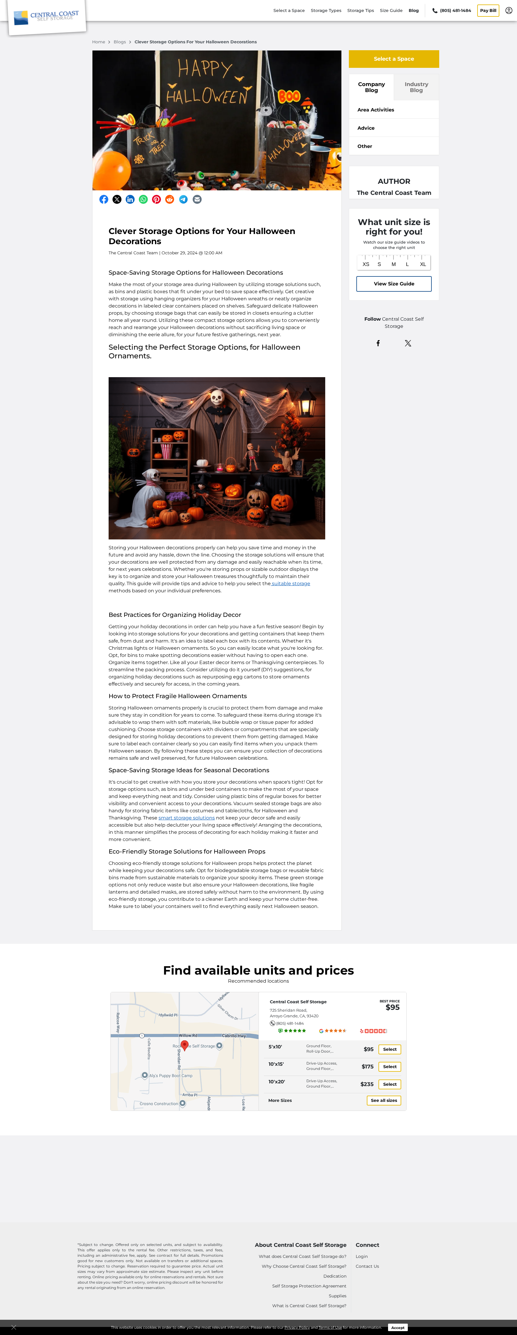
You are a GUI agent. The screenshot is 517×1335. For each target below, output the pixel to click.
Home (99, 42)
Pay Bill (488, 10)
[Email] (197, 199)
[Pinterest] (156, 199)
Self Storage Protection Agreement (309, 1286)
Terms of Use (330, 1327)
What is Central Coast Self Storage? (309, 1305)
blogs (120, 42)
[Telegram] (183, 199)
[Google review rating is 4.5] (333, 1031)
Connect (367, 1245)
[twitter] (408, 342)
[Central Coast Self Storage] (46, 19)
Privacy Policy (297, 1327)
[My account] (509, 10)
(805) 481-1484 (290, 1023)
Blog (414, 10)
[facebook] (378, 342)
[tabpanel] (394, 109)
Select (390, 1049)
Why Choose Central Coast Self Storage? (304, 1266)
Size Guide (391, 10)
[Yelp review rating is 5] (373, 1031)
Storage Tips (360, 10)
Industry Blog (416, 87)
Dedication (334, 1276)
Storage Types (326, 10)
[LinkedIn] (130, 199)
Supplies (337, 1296)
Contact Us (367, 1266)
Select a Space (289, 10)
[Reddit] (169, 199)
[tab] (394, 109)
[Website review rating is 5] (292, 1031)
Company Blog (371, 87)
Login (362, 1256)
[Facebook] (103, 199)
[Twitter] (117, 199)
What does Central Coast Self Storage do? (302, 1256)
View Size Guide (394, 284)
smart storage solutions (187, 818)
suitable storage (290, 583)
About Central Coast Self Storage (300, 1245)
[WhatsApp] (143, 199)
